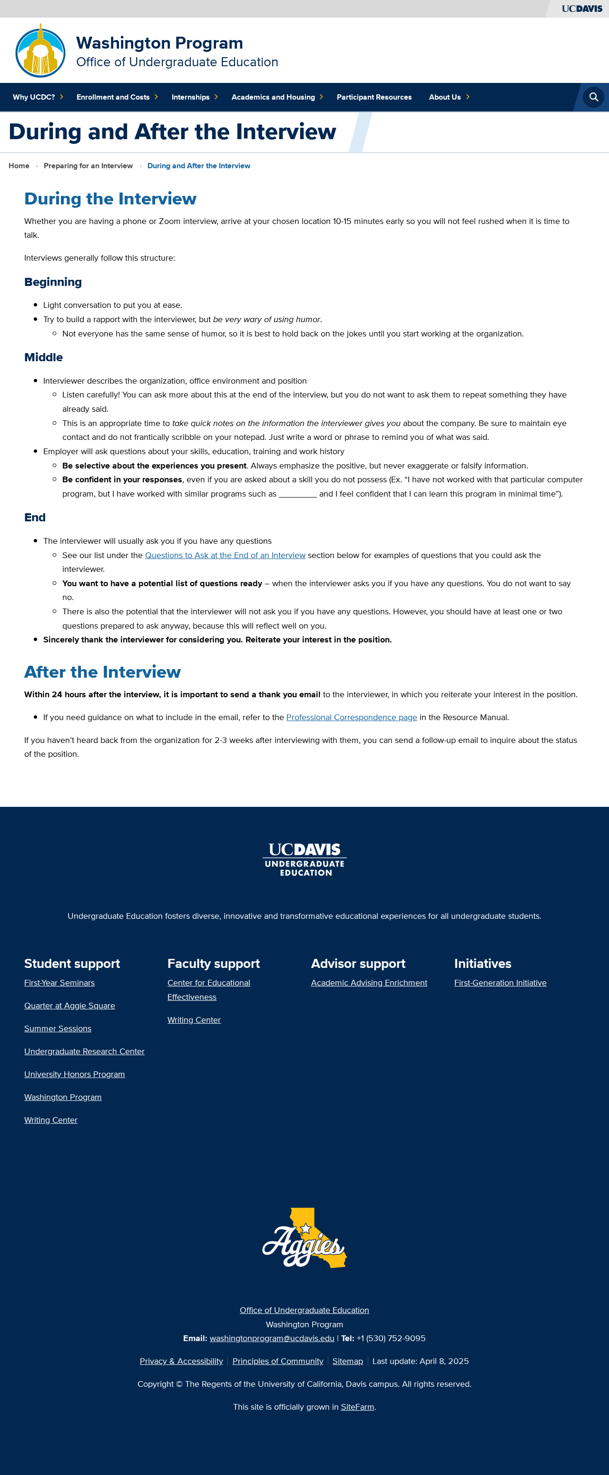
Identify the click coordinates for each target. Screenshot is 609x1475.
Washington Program (160, 42)
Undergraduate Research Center (84, 1051)
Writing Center (51, 1119)
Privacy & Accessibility (181, 1360)
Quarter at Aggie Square (69, 1005)
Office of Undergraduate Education (304, 1309)
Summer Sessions (57, 1028)
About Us (445, 97)
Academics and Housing (273, 97)
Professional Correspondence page (351, 717)
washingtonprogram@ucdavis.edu (272, 1338)
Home (19, 165)
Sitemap (348, 1360)
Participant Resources (374, 97)
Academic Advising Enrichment (369, 982)
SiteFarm (357, 1406)
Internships (191, 97)
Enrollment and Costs (113, 97)
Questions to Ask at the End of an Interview (225, 555)
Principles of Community (278, 1360)
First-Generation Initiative (500, 982)
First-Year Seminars (59, 982)
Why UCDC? (34, 97)
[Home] (40, 49)
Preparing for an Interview (88, 165)
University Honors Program (74, 1074)
